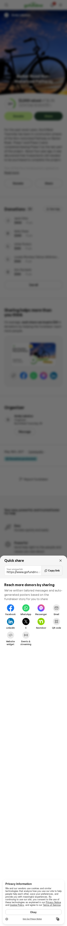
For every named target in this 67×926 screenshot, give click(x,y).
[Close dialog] (60, 560)
